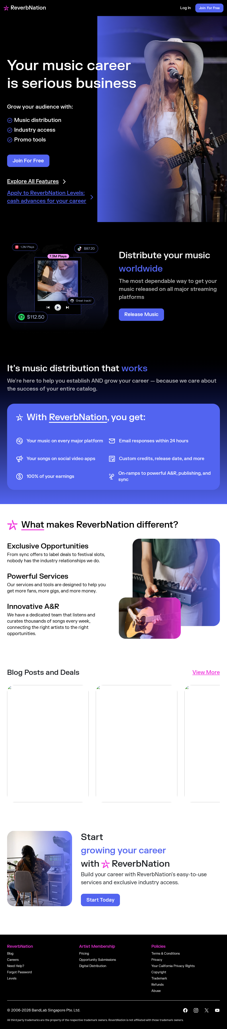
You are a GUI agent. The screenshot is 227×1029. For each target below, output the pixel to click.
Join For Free (28, 161)
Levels (11, 978)
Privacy (156, 960)
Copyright (158, 972)
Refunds (157, 985)
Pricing (84, 954)
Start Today (100, 900)
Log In (185, 8)
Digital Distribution (92, 966)
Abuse (156, 991)
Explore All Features (33, 181)
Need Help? (15, 966)
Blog (10, 954)
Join (209, 8)
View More (206, 672)
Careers (13, 960)
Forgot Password (19, 972)
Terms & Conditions (165, 954)
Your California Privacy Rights (173, 966)
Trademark (159, 978)
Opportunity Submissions (97, 960)
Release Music (141, 314)
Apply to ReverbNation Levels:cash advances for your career (46, 197)
